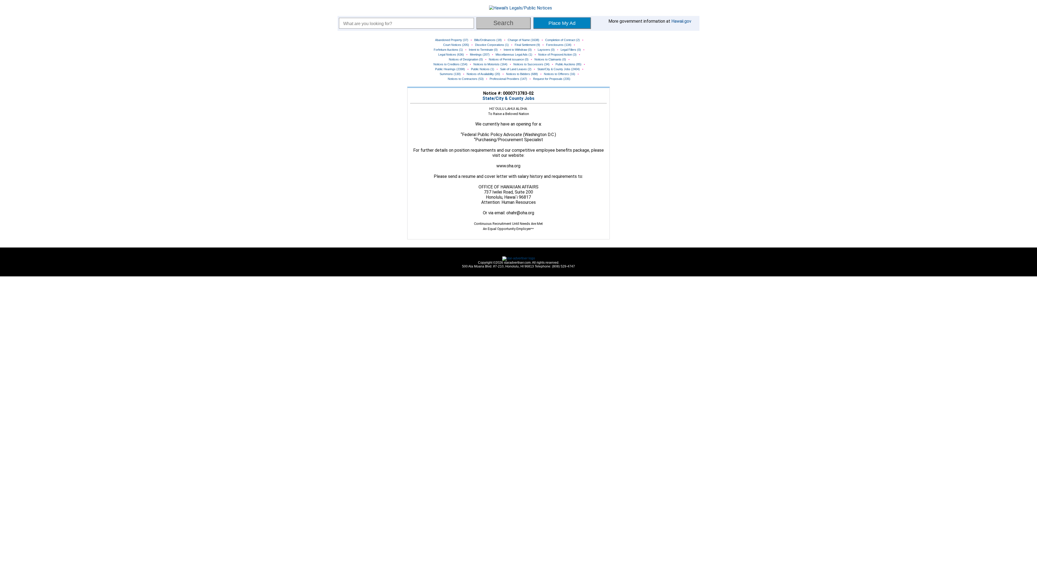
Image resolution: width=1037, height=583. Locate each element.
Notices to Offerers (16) (559, 74)
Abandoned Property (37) (451, 40)
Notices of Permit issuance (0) (508, 59)
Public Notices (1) (482, 69)
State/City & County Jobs (508, 98)
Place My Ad (561, 23)
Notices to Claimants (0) (550, 59)
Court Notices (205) (456, 44)
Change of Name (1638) (523, 40)
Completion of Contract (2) (562, 40)
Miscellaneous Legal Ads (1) (514, 54)
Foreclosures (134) (558, 44)
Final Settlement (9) (527, 44)
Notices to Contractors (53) (466, 78)
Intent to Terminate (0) (483, 49)
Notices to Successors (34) (531, 64)
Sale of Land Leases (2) (515, 69)
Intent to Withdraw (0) (518, 49)
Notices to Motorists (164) (490, 64)
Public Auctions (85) (568, 64)
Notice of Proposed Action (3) (557, 54)
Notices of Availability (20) (483, 74)
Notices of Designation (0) (466, 59)
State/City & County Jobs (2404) (558, 69)
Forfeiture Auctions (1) (448, 49)
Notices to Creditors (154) (450, 64)
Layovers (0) (546, 49)
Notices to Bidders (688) (522, 74)
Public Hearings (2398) (450, 69)
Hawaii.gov (681, 21)
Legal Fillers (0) (571, 49)
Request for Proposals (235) (551, 78)
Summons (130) (450, 74)
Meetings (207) (480, 54)
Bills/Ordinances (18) (488, 40)
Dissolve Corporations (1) (492, 44)
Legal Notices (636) (451, 54)
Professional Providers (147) (508, 78)
